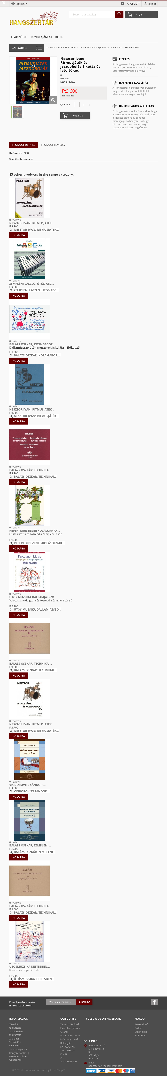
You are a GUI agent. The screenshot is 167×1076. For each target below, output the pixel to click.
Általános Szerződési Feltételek (15, 1042)
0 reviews (15, 220)
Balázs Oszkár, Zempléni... (30, 845)
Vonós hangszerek (70, 1035)
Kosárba (78, 115)
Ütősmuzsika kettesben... (29, 966)
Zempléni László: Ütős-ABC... (31, 284)
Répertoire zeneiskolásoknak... (34, 531)
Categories (19, 48)
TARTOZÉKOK (67, 1050)
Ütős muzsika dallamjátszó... (33, 597)
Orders (138, 1028)
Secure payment (18, 1049)
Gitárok (64, 1031)
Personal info (142, 1024)
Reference (15, 153)
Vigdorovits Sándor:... (27, 785)
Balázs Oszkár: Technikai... (30, 470)
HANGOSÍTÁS (67, 1046)
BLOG (59, 37)
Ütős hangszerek (69, 1039)
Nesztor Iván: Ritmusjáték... (31, 223)
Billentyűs (65, 1043)
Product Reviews (53, 145)
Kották (63, 1054)
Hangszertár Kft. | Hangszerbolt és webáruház (19, 1056)
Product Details (23, 145)
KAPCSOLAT (132, 3)
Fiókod (140, 1018)
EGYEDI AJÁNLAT (41, 37)
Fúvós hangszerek (70, 1028)
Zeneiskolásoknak (69, 1024)
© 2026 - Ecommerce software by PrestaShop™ (38, 1070)
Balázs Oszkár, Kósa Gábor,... (32, 344)
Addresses (140, 1035)
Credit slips (141, 1031)
